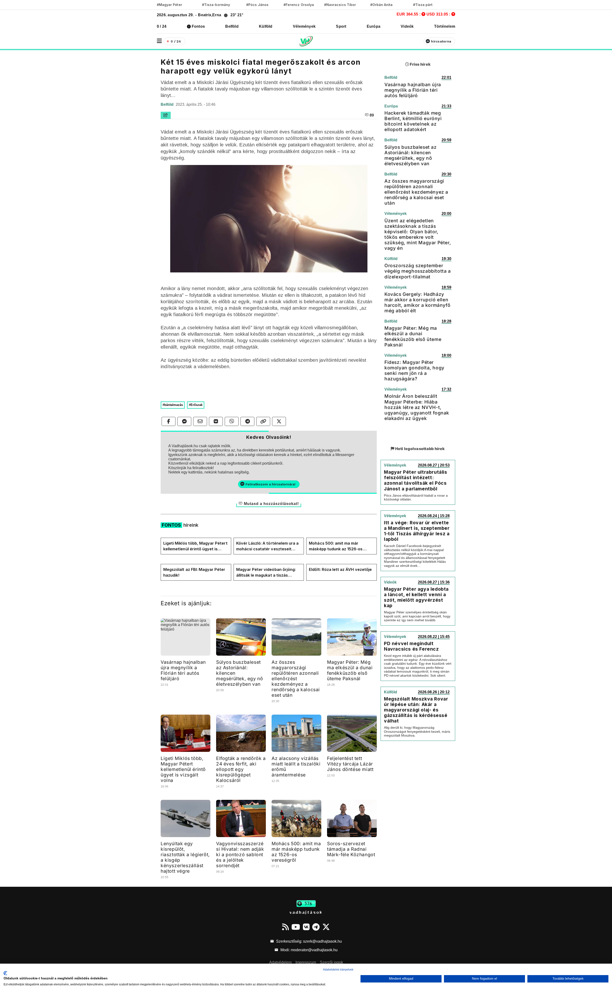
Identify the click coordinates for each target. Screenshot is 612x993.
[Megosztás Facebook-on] (168, 421)
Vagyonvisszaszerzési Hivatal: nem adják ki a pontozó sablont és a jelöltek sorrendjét (240, 854)
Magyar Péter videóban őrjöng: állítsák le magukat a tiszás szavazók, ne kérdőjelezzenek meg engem (266, 572)
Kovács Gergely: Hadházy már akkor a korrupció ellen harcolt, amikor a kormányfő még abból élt (417, 302)
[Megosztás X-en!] (279, 421)
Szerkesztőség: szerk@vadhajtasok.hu (308, 941)
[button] (159, 41)
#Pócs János (257, 5)
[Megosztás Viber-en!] (232, 421)
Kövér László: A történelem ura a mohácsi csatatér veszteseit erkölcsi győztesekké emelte (267, 546)
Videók (407, 26)
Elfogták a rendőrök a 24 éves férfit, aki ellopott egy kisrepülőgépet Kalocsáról (241, 769)
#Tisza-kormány (216, 5)
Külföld (266, 26)
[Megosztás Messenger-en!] (184, 421)
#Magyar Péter (169, 5)
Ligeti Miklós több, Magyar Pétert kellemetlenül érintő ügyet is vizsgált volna (195, 546)
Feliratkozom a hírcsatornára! (270, 484)
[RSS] (285, 927)
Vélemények (304, 26)
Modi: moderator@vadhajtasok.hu (308, 950)
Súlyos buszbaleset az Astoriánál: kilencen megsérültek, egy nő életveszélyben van (410, 155)
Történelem (444, 26)
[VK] (306, 927)
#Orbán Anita (381, 5)
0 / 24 (161, 26)
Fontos (198, 26)
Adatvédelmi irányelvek (338, 969)
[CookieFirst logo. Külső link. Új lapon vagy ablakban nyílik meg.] (5, 973)
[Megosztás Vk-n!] (216, 421)
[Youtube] (295, 927)
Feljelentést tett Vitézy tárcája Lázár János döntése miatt (350, 763)
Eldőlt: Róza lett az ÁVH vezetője (340, 569)
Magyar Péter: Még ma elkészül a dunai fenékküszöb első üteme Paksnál (349, 670)
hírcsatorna (441, 41)
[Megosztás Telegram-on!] (247, 421)
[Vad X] (326, 927)
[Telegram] (316, 927)
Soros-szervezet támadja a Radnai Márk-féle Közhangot (351, 849)
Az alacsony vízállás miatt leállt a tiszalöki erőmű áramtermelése (296, 766)
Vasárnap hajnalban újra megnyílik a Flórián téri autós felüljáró (183, 670)
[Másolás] (263, 421)
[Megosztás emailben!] (200, 421)
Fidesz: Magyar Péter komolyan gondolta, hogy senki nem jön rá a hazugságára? (414, 370)
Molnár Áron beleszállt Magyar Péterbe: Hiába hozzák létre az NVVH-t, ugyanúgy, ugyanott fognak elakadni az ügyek (416, 407)
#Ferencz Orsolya (299, 5)
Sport (341, 26)
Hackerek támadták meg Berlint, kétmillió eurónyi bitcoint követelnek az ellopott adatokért (413, 121)
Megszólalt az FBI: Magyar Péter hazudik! (194, 572)
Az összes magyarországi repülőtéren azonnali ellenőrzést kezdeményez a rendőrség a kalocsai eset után (296, 678)
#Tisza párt (423, 5)
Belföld (232, 26)
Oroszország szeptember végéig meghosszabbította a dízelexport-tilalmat (417, 271)
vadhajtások (306, 912)
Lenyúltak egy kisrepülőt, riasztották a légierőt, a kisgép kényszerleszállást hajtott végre (185, 857)
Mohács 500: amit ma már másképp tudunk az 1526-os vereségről (335, 546)
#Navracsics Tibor (340, 5)
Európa (373, 26)
